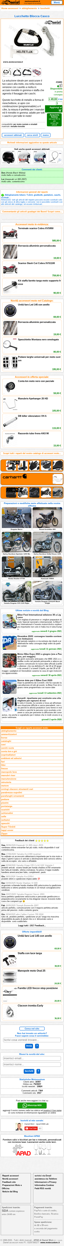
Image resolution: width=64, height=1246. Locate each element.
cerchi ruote (7, 748)
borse (4, 738)
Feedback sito (9, 1182)
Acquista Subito (54, 120)
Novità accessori (10, 1179)
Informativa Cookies (44, 1185)
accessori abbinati (13, 135)
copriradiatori (8, 755)
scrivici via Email (43, 1176)
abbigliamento (29, 8)
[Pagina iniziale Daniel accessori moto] (10, 3)
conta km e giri (9, 751)
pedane (5, 799)
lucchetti (45, 8)
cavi (3, 744)
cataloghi (6, 741)
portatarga (6, 806)
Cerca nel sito (32, 1028)
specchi (5, 823)
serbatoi (5, 820)
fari (3, 762)
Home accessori (9, 8)
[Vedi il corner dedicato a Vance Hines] (32, 493)
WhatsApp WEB (34, 1105)
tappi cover (7, 830)
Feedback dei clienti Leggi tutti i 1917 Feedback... (31, 883)
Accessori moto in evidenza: (32, 224)
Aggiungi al (56, 107)
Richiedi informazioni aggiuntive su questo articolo (32, 142)
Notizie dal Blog (10, 1191)
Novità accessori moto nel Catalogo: (32, 300)
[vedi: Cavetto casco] (55, 151)
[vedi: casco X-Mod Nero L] (9, 151)
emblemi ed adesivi (11, 758)
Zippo (4, 833)
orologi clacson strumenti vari (17, 789)
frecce (4, 768)
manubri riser (8, 775)
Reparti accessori (10, 1176)
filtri (3, 765)
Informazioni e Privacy (45, 1182)
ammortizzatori (9, 734)
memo (46, 135)
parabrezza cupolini (11, 792)
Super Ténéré (8, 827)
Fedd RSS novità (43, 1188)
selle (3, 816)
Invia (29, 1045)
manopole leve (9, 772)
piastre (5, 803)
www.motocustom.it (50, 1242)
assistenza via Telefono (46, 1179)
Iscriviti (29, 1071)
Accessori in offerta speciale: (32, 377)
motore (5, 786)
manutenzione (8, 779)
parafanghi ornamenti (12, 796)
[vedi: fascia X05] (24, 151)
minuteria (6, 782)
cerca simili (32, 135)
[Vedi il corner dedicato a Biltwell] (32, 465)
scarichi (5, 809)
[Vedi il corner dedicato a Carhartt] (32, 479)
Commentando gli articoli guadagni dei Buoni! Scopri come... (32, 211)
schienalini (7, 813)
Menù (57, 2)
